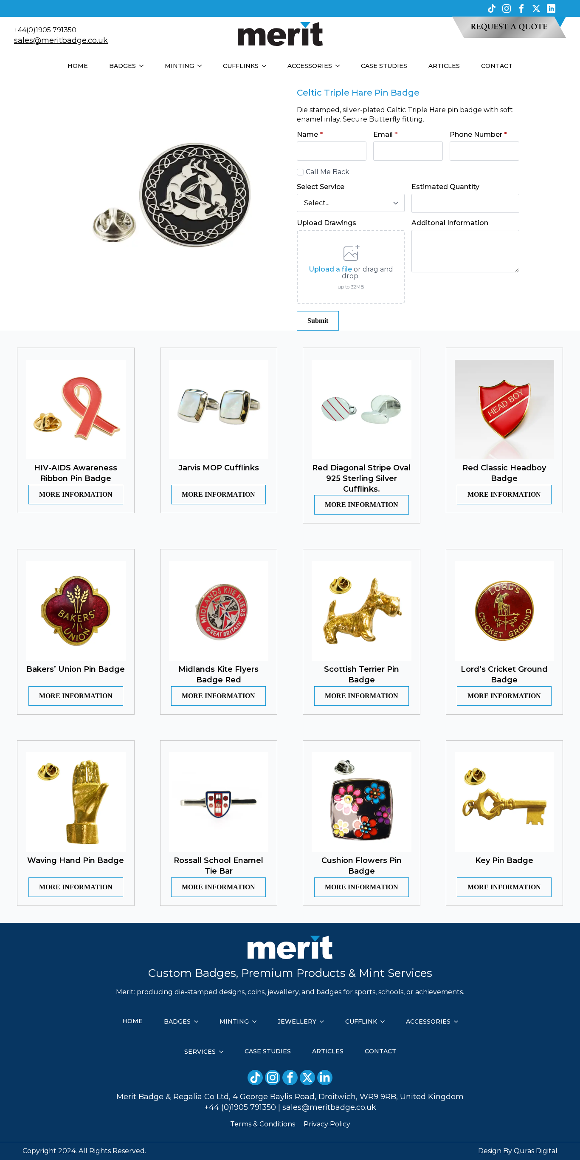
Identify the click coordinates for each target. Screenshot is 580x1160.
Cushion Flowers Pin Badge (361, 866)
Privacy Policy (327, 1124)
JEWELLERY (297, 1021)
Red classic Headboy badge (504, 473)
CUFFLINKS (241, 66)
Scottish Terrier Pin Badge (361, 675)
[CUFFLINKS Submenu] (267, 65)
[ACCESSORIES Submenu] (340, 65)
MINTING (179, 66)
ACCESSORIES (309, 66)
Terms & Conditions (262, 1124)
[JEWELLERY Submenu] (324, 1021)
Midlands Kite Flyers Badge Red (218, 675)
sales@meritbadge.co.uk (61, 40)
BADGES (122, 66)
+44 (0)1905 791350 (240, 1107)
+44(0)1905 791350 (45, 30)
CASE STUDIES (384, 66)
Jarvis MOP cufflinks (218, 467)
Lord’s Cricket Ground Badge (504, 675)
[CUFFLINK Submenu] (385, 1021)
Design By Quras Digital (517, 1151)
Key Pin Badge (504, 860)
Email (385, 134)
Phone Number (478, 134)
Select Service (320, 187)
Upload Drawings (326, 223)
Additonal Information (449, 223)
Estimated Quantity (445, 187)
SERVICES (200, 1051)
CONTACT (496, 66)
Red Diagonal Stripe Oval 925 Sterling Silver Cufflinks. (361, 478)
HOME (78, 66)
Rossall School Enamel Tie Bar (218, 866)
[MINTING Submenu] (202, 65)
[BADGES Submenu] (144, 65)
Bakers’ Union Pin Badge (75, 669)
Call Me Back (327, 172)
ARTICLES (444, 66)
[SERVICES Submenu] (224, 1051)
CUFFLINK (361, 1021)
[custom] (491, 8)
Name (310, 134)
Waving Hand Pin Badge (75, 860)
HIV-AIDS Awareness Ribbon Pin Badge (75, 473)
